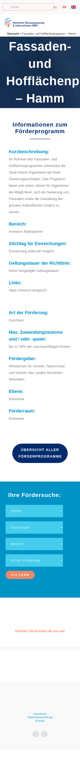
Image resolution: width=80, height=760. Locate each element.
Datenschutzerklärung (40, 717)
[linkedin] (35, 734)
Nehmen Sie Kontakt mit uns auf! (40, 631)
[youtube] (44, 734)
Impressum (40, 713)
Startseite (13, 33)
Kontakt (40, 720)
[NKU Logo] (24, 19)
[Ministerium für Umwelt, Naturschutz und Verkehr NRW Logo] (39, 667)
